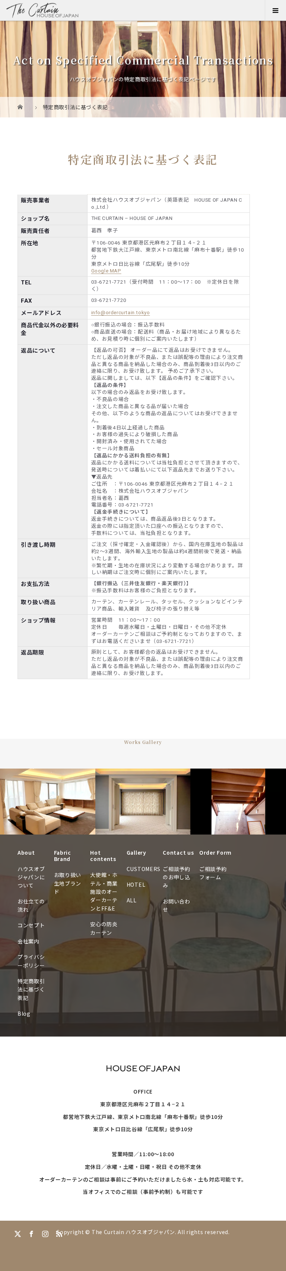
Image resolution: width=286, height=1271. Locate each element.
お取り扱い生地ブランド (68, 883)
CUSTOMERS (143, 869)
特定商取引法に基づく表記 (31, 989)
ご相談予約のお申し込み (176, 877)
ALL (132, 900)
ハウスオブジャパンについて (31, 877)
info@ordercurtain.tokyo (120, 312)
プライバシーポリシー (31, 961)
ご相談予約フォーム (213, 873)
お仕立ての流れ (31, 905)
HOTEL (136, 884)
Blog (24, 1013)
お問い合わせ (176, 905)
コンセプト (31, 925)
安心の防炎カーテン (104, 928)
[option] (47, 802)
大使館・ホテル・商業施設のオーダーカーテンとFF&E (104, 891)
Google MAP (106, 271)
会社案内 (28, 941)
